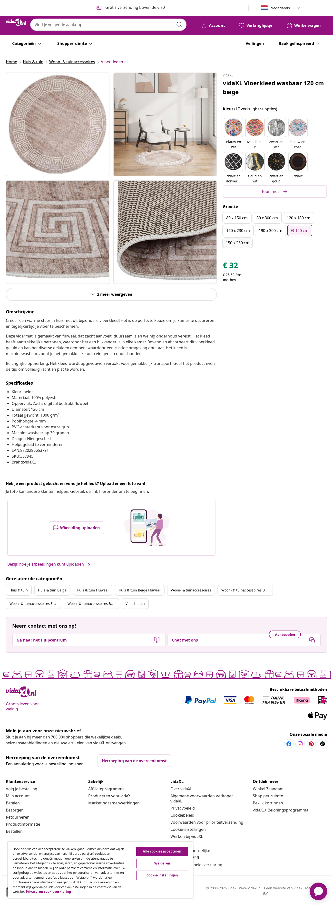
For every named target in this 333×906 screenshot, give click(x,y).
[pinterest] (311, 743)
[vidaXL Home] (16, 22)
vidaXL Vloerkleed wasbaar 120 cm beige (273, 87)
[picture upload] (147, 527)
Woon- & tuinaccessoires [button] (191, 590)
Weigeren (162, 863)
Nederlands (280, 8)
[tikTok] (322, 743)
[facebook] (288, 743)
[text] (230, 266)
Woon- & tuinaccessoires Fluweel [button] (35, 603)
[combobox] (108, 25)
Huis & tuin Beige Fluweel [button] (140, 590)
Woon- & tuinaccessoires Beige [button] (246, 590)
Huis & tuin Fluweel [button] (92, 590)
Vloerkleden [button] (135, 603)
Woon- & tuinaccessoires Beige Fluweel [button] (93, 603)
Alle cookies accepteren (162, 851)
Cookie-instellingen (188, 829)
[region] (100, 870)
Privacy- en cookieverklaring (48, 891)
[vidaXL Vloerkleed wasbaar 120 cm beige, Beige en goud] (57, 124)
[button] (233, 134)
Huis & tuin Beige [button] (52, 590)
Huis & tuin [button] (19, 590)
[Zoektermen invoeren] (179, 24)
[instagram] (300, 743)
